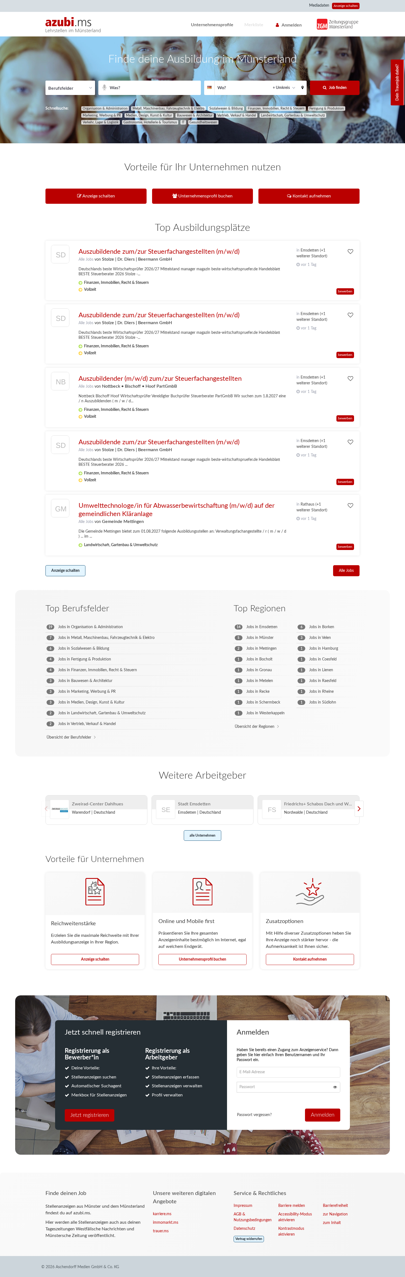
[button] (302, 88)
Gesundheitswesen (203, 122)
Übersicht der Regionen (254, 727)
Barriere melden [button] (291, 1206)
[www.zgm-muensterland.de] (330, 24)
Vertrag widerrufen (248, 1239)
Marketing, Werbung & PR (102, 115)
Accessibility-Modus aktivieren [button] (295, 1217)
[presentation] (359, 809)
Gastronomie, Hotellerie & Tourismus (150, 122)
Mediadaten (319, 5)
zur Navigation (335, 1214)
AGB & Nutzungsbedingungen (252, 1217)
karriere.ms (162, 1214)
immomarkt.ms (165, 1223)
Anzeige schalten (346, 5)
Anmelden (292, 25)
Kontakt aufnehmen (310, 959)
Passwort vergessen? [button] (254, 1115)
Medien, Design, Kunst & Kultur (149, 115)
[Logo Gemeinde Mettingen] (60, 509)
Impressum (243, 1206)
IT (183, 122)
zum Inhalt (332, 1223)
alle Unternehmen (202, 835)
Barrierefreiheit (335, 1206)
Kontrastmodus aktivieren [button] (291, 1231)
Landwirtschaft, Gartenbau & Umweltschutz (293, 115)
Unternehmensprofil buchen (202, 959)
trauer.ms (161, 1231)
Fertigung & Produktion (326, 108)
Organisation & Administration (105, 108)
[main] (202, 604)
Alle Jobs (86, 259)
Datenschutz (244, 1229)
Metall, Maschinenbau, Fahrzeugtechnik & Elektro (168, 108)
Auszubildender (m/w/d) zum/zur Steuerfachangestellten (160, 379)
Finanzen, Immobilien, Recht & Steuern (276, 108)
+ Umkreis (281, 88)
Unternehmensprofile (212, 25)
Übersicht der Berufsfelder (69, 737)
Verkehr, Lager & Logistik (100, 122)
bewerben (345, 291)
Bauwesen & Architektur (194, 115)
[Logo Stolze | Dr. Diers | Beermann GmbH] (60, 255)
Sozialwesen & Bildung (226, 108)
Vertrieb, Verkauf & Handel (236, 115)
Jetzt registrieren (89, 1115)
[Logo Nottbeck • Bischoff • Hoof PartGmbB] (60, 382)
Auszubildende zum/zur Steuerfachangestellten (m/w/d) (159, 251)
